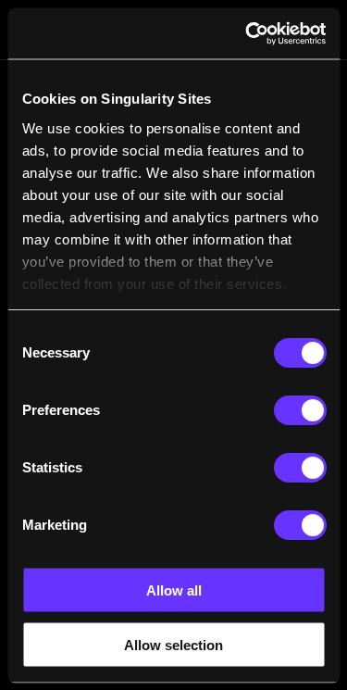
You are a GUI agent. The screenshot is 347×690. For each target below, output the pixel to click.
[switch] (299, 410)
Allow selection (173, 644)
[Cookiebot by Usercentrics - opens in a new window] (247, 33)
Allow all (174, 590)
